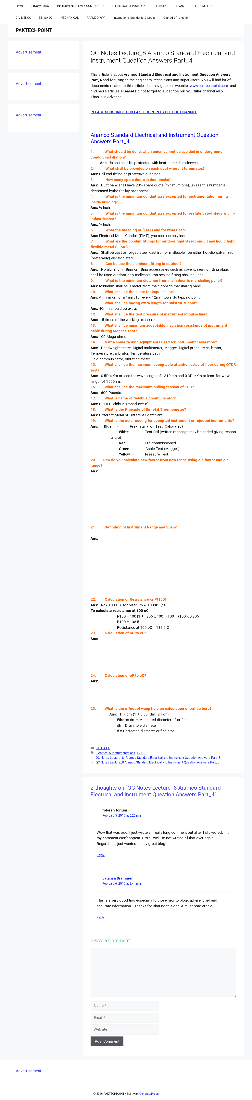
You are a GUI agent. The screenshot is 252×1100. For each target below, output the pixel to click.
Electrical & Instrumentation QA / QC (120, 753)
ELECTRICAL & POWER (127, 6)
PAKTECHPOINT (34, 30)
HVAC (180, 6)
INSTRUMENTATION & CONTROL (78, 6)
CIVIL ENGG (23, 17)
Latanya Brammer (117, 878)
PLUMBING (162, 6)
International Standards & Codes (134, 17)
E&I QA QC (46, 17)
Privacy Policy (40, 6)
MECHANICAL (70, 17)
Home (20, 6)
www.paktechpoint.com (209, 85)
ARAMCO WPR (96, 17)
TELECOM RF (200, 6)
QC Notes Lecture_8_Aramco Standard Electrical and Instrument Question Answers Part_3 (158, 758)
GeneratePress (149, 1093)
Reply (101, 855)
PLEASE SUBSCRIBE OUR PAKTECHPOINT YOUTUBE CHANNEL (144, 112)
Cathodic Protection (176, 17)
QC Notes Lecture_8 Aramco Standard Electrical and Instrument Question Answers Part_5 (157, 762)
